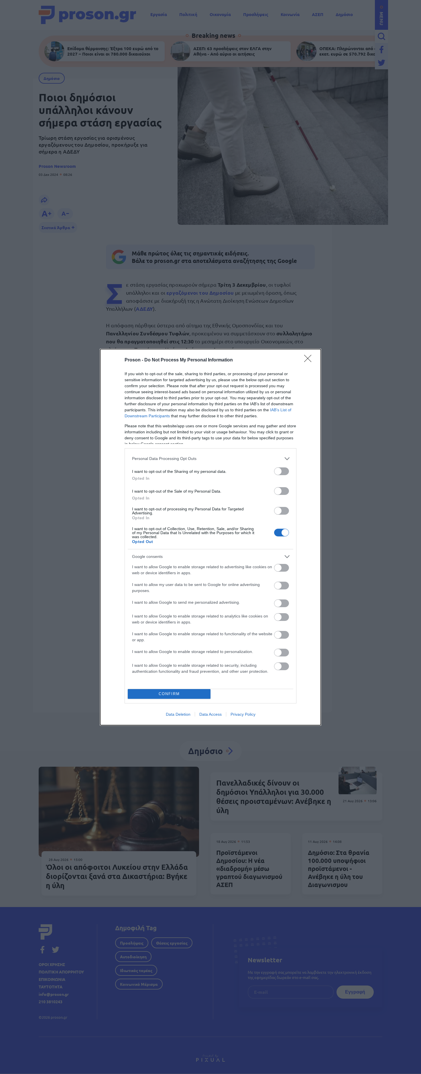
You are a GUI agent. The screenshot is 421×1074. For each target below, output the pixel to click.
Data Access (210, 714)
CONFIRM (169, 694)
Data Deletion (178, 714)
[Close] (309, 360)
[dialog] (210, 537)
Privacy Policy (243, 714)
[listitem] (210, 459)
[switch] (281, 471)
